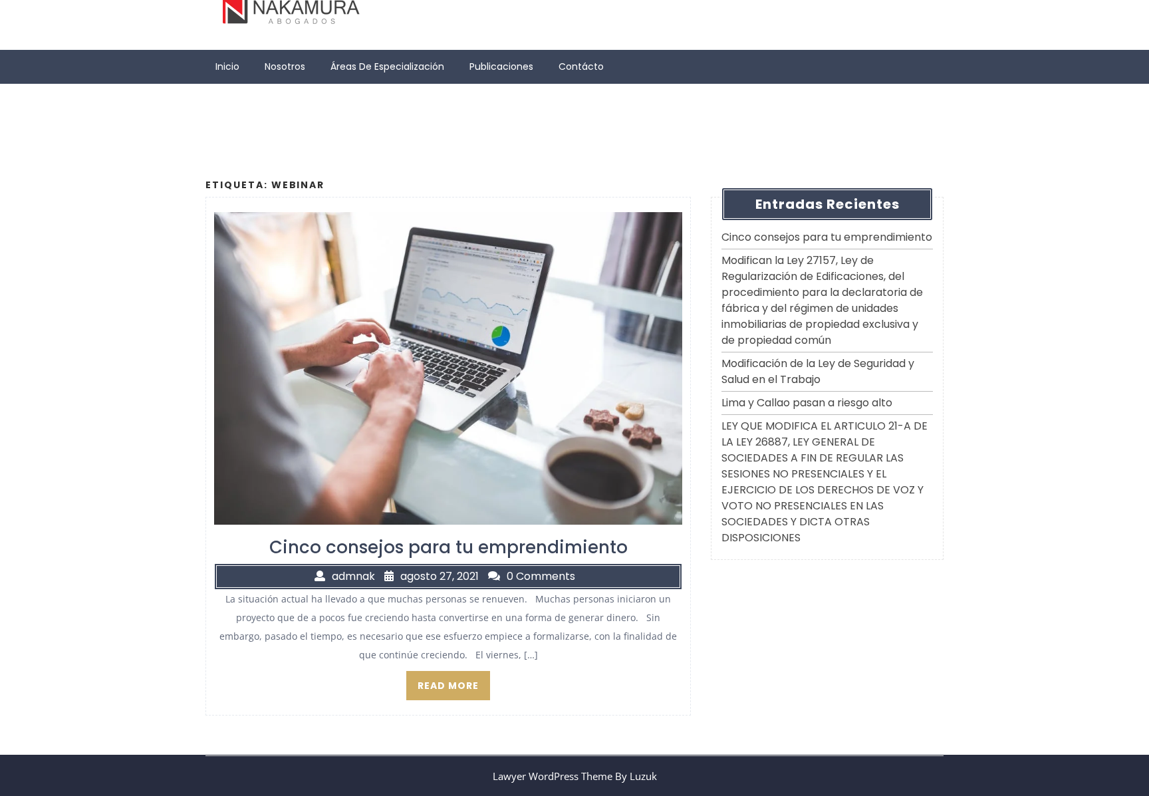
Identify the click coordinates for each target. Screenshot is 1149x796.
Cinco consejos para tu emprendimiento (826, 237)
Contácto (581, 66)
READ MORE (448, 685)
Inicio (227, 66)
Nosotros (285, 66)
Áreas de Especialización (387, 66)
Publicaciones (501, 66)
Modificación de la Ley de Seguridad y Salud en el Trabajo (817, 371)
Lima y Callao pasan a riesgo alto (806, 402)
